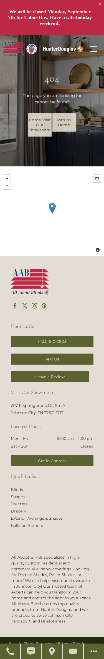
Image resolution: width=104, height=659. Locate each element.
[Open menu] (93, 49)
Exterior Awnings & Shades (37, 518)
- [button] (7, 185)
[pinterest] (44, 306)
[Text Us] (31, 651)
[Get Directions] (52, 651)
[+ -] (52, 214)
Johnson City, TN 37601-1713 (37, 412)
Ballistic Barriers (27, 525)
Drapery (18, 511)
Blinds (17, 489)
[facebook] (15, 306)
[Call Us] (10, 651)
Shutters (19, 503)
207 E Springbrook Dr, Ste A (38, 405)
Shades (18, 496)
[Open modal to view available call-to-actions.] (94, 651)
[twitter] (25, 306)
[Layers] (97, 178)
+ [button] (7, 178)
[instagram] (34, 306)
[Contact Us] (73, 651)
